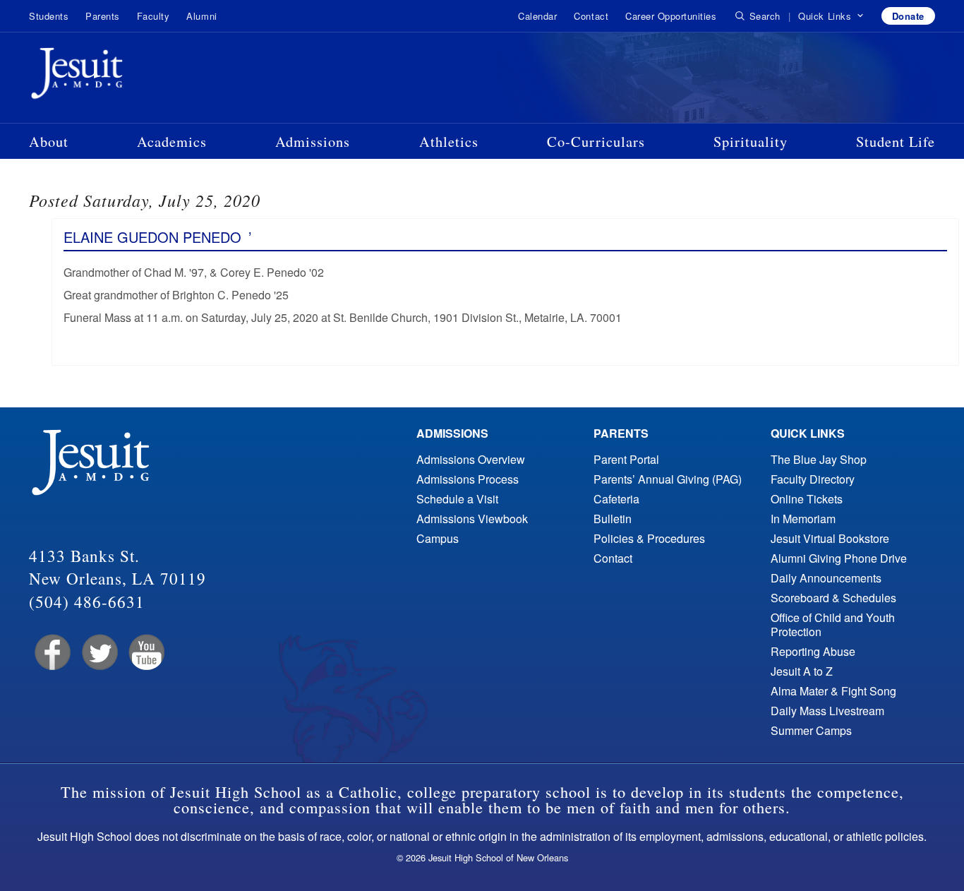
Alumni (201, 16)
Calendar (537, 16)
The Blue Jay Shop (819, 459)
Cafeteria (616, 499)
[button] (831, 16)
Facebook (51, 652)
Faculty (153, 16)
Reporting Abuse (813, 651)
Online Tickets (807, 499)
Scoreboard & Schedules (833, 598)
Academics (172, 141)
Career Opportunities (670, 16)
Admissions (312, 141)
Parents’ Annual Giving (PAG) (668, 479)
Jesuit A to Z (802, 671)
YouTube (145, 652)
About (48, 141)
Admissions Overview (470, 459)
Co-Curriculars (596, 141)
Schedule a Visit (457, 499)
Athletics (448, 141)
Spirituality (750, 141)
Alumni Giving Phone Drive (839, 558)
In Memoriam (803, 518)
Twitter (98, 652)
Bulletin (613, 518)
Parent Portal (626, 459)
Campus (437, 538)
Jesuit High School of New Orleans (128, 76)
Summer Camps (811, 730)
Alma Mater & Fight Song (833, 691)
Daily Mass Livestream (827, 710)
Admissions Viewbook (472, 518)
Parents (102, 16)
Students (48, 16)
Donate (908, 16)
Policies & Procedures (649, 538)
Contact (591, 16)
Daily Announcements (826, 578)
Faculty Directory (813, 479)
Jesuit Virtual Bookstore (830, 538)
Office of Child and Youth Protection (833, 624)
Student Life (895, 141)
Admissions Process (467, 479)
